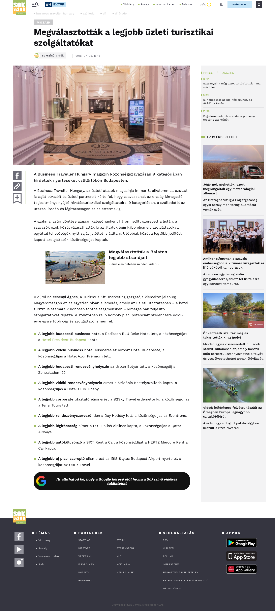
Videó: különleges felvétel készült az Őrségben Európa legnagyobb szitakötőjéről (232, 412)
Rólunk (168, 556)
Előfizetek (240, 4)
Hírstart (84, 548)
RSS (165, 540)
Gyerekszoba (125, 548)
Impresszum (171, 564)
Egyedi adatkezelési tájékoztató (185, 580)
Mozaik (44, 22)
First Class (86, 564)
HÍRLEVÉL (169, 548)
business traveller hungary (55, 13)
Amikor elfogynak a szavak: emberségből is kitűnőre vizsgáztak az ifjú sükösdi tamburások (233, 263)
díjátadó (121, 13)
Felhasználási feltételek (180, 572)
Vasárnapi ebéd (166, 4)
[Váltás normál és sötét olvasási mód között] (221, 4)
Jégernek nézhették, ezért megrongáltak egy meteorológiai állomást (229, 189)
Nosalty (83, 572)
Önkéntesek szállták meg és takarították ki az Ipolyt (225, 335)
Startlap (84, 540)
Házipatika (85, 580)
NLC (119, 556)
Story (120, 540)
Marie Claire (125, 572)
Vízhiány (128, 4)
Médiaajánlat (172, 588)
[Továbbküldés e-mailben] (17, 186)
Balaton (187, 4)
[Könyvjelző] (17, 198)
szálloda (88, 13)
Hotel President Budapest (63, 340)
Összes (227, 73)
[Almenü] (35, 4)
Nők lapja (123, 564)
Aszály (145, 4)
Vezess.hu (85, 556)
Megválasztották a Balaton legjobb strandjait (138, 254)
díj (104, 13)
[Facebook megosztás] (17, 175)
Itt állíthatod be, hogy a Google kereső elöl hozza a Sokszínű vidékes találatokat (116, 481)
